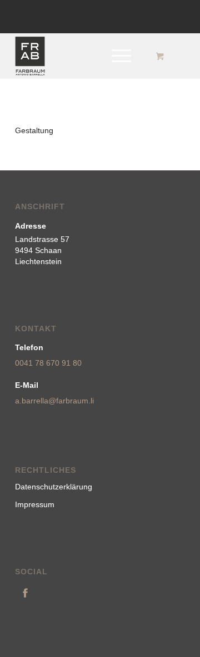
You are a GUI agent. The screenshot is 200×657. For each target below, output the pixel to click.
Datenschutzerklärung (53, 486)
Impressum (34, 504)
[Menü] (116, 56)
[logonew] (83, 56)
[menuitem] (119, 56)
